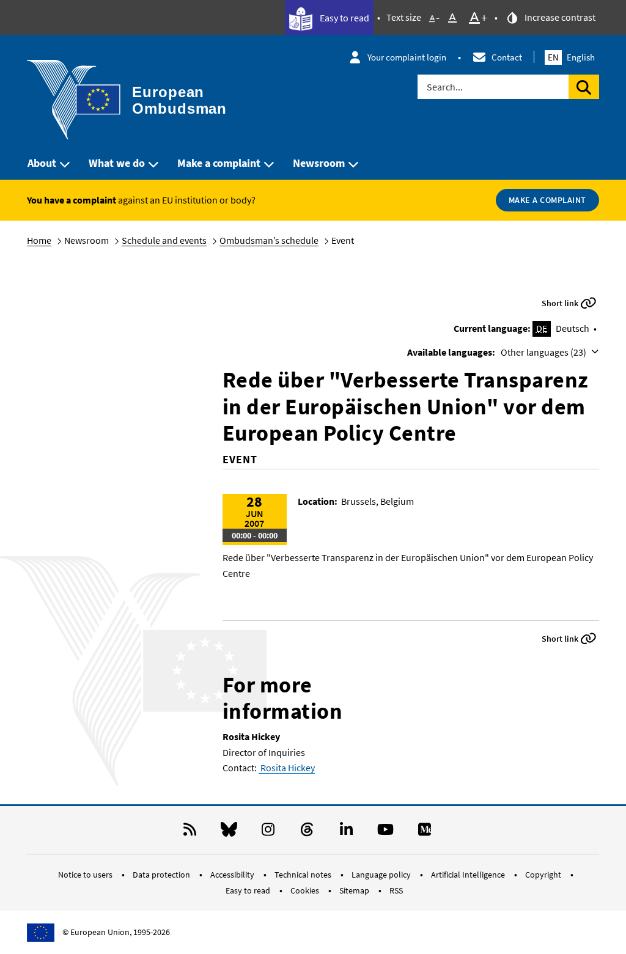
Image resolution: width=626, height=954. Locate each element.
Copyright (544, 874)
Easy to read (343, 18)
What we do (117, 163)
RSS (396, 890)
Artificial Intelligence (469, 874)
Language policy (382, 874)
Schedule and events (164, 240)
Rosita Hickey (287, 767)
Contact (507, 57)
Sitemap (355, 890)
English (571, 57)
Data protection (162, 874)
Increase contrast (559, 17)
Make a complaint (218, 163)
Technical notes (303, 874)
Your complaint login (407, 57)
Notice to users (86, 874)
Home (39, 240)
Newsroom (319, 163)
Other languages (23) (544, 352)
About (42, 163)
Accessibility (233, 874)
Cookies (305, 890)
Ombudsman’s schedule (269, 240)
